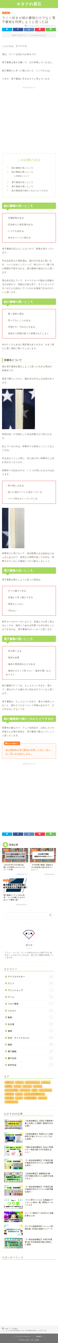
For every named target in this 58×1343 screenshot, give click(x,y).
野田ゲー (10, 1082)
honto (19, 1094)
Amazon (43, 1097)
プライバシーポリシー (23, 1336)
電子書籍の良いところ (22, 182)
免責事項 (39, 1336)
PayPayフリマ (12, 1101)
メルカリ (30, 1011)
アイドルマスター (30, 976)
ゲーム (30, 997)
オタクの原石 (29, 3)
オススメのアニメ (33, 1082)
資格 (30, 1044)
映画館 (9, 1086)
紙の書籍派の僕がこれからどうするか (30, 190)
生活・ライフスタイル (30, 1038)
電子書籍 (6, 13)
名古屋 (30, 1024)
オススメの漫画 (12, 1090)
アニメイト (25, 1090)
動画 (30, 1017)
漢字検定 (10, 1097)
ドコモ (19, 1097)
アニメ (30, 983)
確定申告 (10, 1094)
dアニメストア (46, 1090)
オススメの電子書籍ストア (35, 1094)
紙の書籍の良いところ (22, 168)
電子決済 (30, 1058)
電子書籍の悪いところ (22, 186)
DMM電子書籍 (30, 1097)
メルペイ (46, 1082)
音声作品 (30, 1065)
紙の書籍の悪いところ (22, 172)
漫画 (30, 1031)
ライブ (18, 1086)
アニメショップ (30, 990)
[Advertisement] (29, 119)
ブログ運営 (30, 1004)
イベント (27, 1086)
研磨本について (22, 176)
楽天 (34, 1090)
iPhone (19, 1082)
